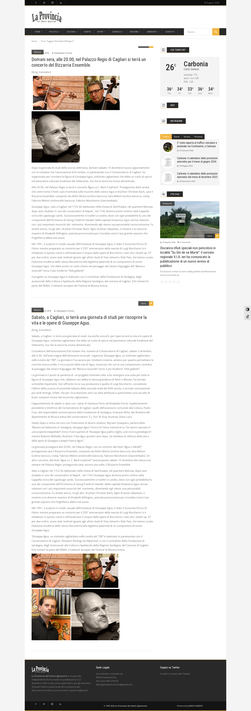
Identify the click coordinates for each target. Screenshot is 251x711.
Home (34, 41)
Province (198, 136)
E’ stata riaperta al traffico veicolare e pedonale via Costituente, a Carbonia (197, 144)
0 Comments (185, 242)
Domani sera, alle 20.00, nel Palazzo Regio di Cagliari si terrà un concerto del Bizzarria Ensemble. (89, 62)
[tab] (166, 136)
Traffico (166, 136)
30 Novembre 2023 (187, 181)
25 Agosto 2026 (169, 242)
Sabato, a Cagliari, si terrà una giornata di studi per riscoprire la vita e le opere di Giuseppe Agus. (89, 320)
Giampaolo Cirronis (63, 53)
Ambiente (167, 203)
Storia (176, 136)
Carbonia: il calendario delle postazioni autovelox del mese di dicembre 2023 (197, 175)
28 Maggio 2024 (186, 166)
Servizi (187, 136)
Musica (37, 52)
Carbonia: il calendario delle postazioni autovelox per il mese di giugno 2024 (197, 160)
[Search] (215, 31)
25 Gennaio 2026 (186, 150)
